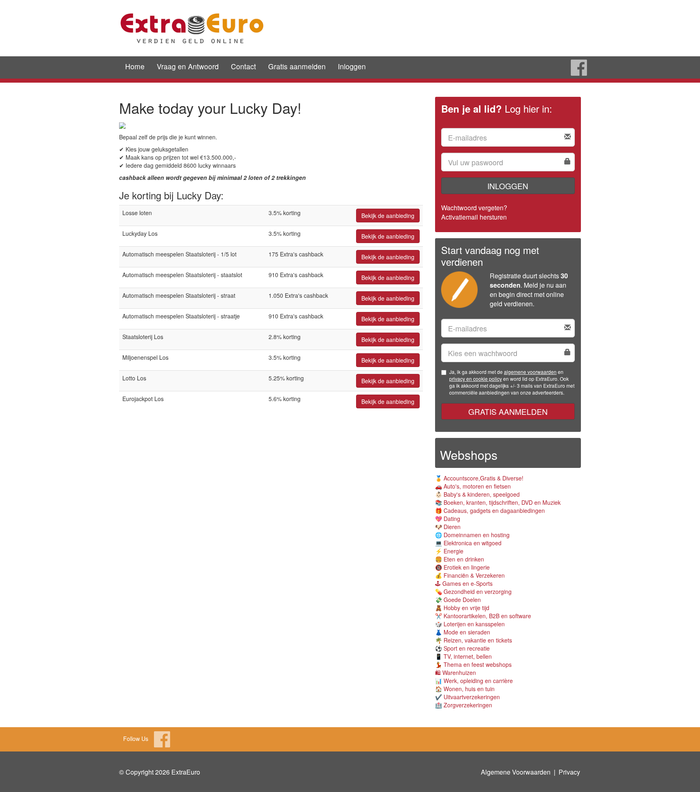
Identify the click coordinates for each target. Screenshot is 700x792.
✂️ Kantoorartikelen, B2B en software (483, 616)
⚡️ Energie (449, 551)
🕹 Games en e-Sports (464, 583)
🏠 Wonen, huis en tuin (465, 689)
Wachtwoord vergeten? (474, 207)
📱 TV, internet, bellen (463, 656)
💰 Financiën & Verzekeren (470, 575)
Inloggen (352, 66)
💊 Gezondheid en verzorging (473, 591)
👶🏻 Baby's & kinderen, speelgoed (477, 494)
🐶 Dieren (448, 527)
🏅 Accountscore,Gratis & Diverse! (479, 478)
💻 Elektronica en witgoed (468, 543)
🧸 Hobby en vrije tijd (462, 608)
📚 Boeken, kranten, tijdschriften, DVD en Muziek (498, 502)
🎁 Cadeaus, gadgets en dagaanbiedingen (490, 510)
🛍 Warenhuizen (455, 672)
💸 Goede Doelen (458, 600)
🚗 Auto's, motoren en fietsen (473, 486)
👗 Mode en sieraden (462, 632)
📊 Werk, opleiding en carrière (474, 681)
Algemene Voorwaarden (516, 772)
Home (135, 66)
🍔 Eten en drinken (459, 559)
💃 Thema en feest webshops (473, 664)
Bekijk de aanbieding (387, 215)
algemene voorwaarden (530, 371)
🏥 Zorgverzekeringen (463, 705)
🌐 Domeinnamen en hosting (472, 535)
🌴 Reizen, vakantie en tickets (473, 640)
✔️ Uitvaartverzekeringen (467, 697)
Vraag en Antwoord (188, 66)
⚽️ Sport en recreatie (462, 648)
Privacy (569, 772)
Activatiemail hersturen (474, 217)
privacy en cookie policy (475, 378)
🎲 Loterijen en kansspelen (470, 624)
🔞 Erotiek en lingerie (462, 567)
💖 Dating (447, 518)
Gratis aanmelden (297, 66)
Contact (243, 66)
